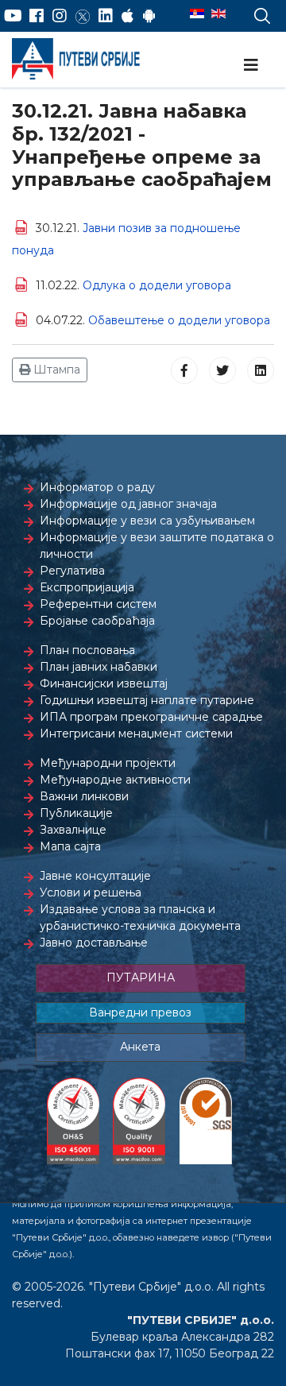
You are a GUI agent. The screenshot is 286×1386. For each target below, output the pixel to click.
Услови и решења (90, 892)
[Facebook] (36, 15)
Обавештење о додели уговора (179, 320)
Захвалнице (73, 830)
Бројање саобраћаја (97, 621)
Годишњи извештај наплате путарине (147, 700)
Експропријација (87, 587)
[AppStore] (127, 15)
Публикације (76, 813)
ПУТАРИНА (140, 977)
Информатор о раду (97, 487)
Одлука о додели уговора (157, 285)
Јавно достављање (94, 942)
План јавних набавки (98, 667)
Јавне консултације (95, 876)
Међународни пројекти (108, 763)
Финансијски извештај (104, 683)
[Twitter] (82, 15)
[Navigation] (251, 65)
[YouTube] (13, 15)
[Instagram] (59, 15)
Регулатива (72, 570)
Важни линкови (84, 796)
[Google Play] (149, 15)
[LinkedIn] (106, 15)
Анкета (140, 1047)
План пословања (87, 650)
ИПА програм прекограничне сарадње (151, 717)
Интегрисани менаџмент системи (136, 733)
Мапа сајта (70, 846)
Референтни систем (98, 604)
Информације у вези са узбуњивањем (147, 520)
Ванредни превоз (140, 1012)
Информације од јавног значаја (128, 504)
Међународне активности (115, 779)
